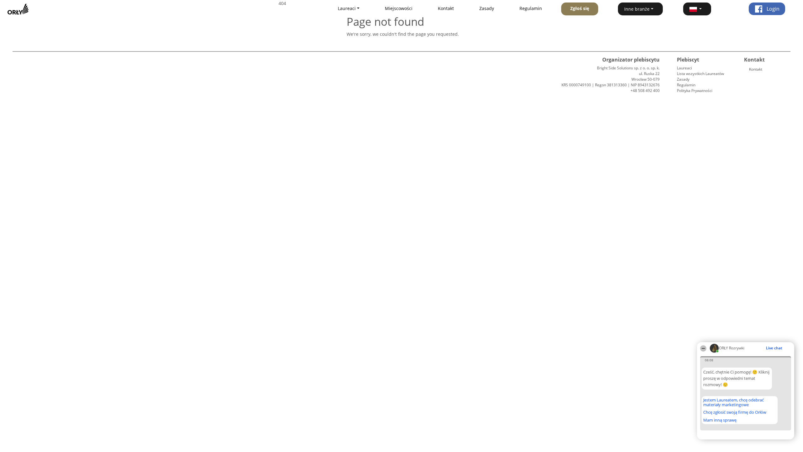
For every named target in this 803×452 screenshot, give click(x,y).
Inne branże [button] (637, 9)
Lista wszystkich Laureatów (700, 73)
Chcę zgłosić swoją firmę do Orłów (734, 412)
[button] (697, 9)
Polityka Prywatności (694, 90)
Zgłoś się (579, 8)
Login (772, 8)
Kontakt (446, 8)
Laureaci (684, 68)
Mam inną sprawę (720, 420)
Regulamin (530, 8)
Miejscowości (398, 8)
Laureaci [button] (347, 8)
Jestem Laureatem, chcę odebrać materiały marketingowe (733, 402)
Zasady (486, 8)
